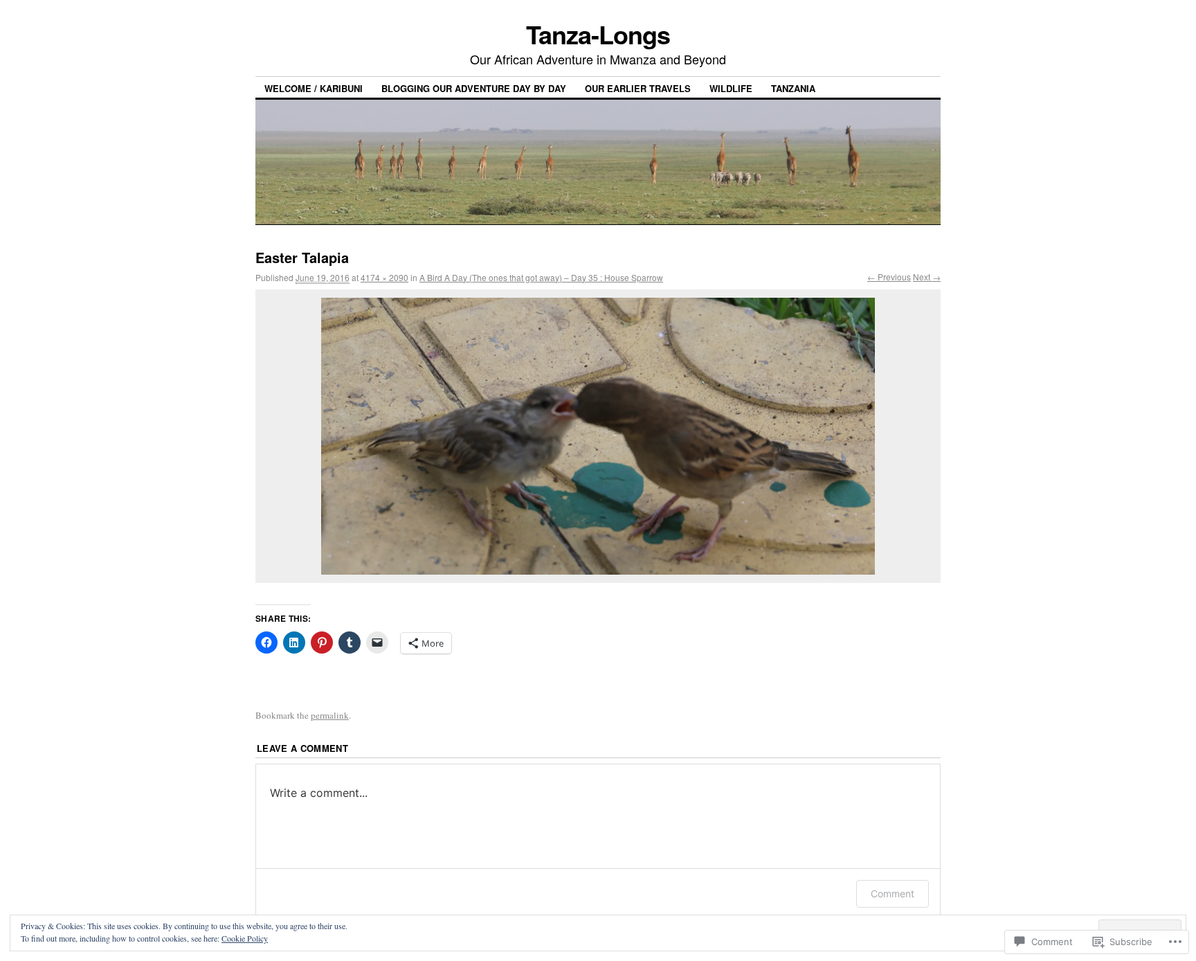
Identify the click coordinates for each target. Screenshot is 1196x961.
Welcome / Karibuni (313, 88)
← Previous (889, 276)
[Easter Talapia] (598, 436)
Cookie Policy (244, 938)
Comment (892, 893)
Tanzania (793, 88)
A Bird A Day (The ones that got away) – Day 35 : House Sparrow (541, 277)
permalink (330, 715)
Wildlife (730, 88)
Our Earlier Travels (638, 88)
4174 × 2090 (384, 277)
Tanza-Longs (597, 34)
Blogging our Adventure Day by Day (473, 88)
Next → (927, 276)
